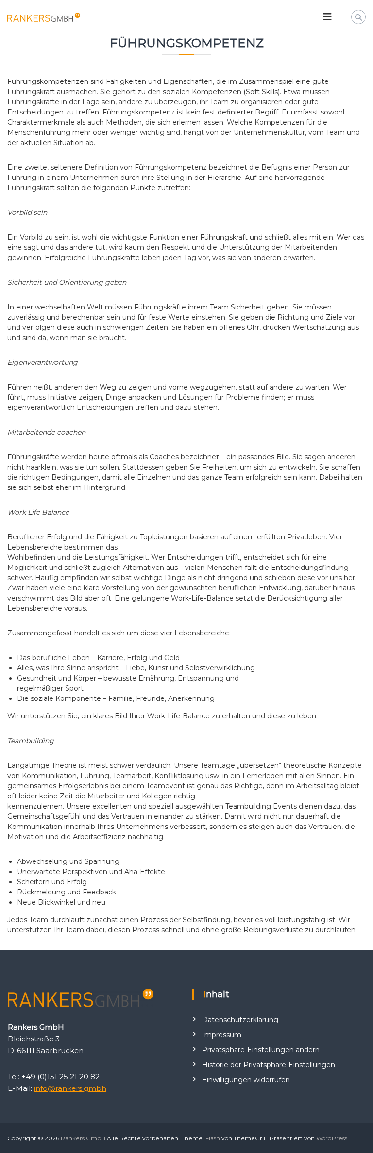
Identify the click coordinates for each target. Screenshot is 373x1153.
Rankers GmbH (83, 1138)
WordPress (331, 1138)
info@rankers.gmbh (70, 1088)
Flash (212, 1138)
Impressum (221, 1034)
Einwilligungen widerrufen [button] (246, 1079)
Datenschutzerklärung (240, 1019)
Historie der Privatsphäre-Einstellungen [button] (268, 1064)
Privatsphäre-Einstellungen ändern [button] (261, 1049)
